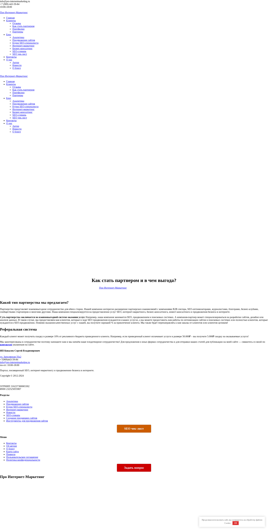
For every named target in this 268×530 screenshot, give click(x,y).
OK (235, 523)
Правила (10, 454)
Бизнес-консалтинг (22, 48)
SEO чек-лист (19, 54)
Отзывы (16, 23)
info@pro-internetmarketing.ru (15, 362)
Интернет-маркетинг (23, 45)
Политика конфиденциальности (23, 460)
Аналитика (18, 37)
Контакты (11, 443)
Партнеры (17, 31)
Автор (15, 62)
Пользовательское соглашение (22, 457)
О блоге (16, 68)
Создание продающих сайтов (21, 418)
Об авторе (11, 446)
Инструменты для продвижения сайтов (27, 420)
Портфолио (18, 29)
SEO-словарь (19, 51)
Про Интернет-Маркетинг (113, 287)
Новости (17, 65)
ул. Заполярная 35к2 (10, 356)
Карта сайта (12, 451)
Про (14, 12)
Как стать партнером (23, 26)
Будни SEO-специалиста (25, 43)
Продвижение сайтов (23, 40)
